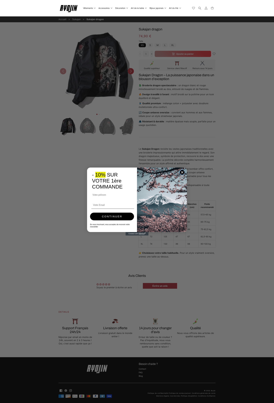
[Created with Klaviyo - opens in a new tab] (137, 233)
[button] (89, 8)
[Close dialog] (182, 172)
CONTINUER (112, 216)
